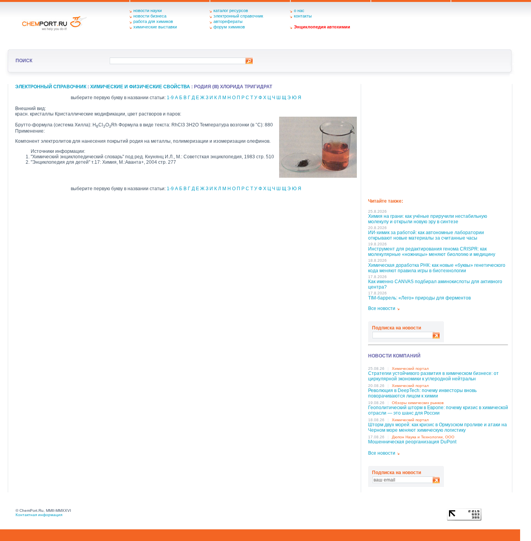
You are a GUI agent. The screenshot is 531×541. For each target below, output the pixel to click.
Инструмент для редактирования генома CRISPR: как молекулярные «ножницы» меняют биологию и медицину (431, 251)
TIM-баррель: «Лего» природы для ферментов (419, 298)
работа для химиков (153, 21)
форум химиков (229, 27)
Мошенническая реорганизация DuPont (412, 442)
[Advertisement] (438, 138)
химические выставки (155, 27)
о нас (299, 10)
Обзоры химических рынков (418, 403)
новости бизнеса (149, 16)
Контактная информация (39, 515)
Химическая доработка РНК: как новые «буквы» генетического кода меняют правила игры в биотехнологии (436, 268)
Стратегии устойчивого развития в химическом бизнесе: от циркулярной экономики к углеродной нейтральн (433, 376)
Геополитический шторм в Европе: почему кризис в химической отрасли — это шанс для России (438, 410)
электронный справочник (238, 16)
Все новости (381, 308)
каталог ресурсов (230, 10)
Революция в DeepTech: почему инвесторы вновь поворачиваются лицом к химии (422, 393)
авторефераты (228, 21)
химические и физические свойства (140, 86)
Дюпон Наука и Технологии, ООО (423, 437)
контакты (303, 16)
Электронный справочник (50, 86)
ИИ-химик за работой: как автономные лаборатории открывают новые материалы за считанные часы (426, 235)
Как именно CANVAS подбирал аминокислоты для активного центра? (435, 284)
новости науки (147, 10)
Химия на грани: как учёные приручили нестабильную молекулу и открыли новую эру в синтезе (427, 219)
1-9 (170, 97)
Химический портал (410, 368)
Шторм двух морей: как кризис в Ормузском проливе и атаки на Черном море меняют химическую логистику (437, 427)
